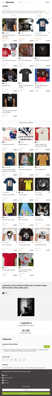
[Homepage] (9, 2)
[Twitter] (7, 359)
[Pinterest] (11, 359)
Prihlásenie (47, 2)
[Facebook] (3, 359)
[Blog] (19, 359)
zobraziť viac (47, 12)
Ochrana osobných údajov (31, 367)
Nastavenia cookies (19, 367)
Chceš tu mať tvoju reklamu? (26, 122)
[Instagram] (23, 359)
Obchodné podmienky (7, 367)
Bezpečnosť (42, 367)
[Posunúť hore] (25, 279)
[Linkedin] (15, 359)
